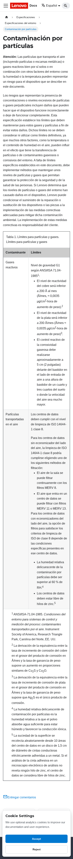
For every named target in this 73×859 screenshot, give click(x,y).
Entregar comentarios (21, 797)
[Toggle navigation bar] (6, 5)
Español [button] (51, 5)
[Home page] (6, 17)
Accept (36, 838)
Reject (37, 849)
